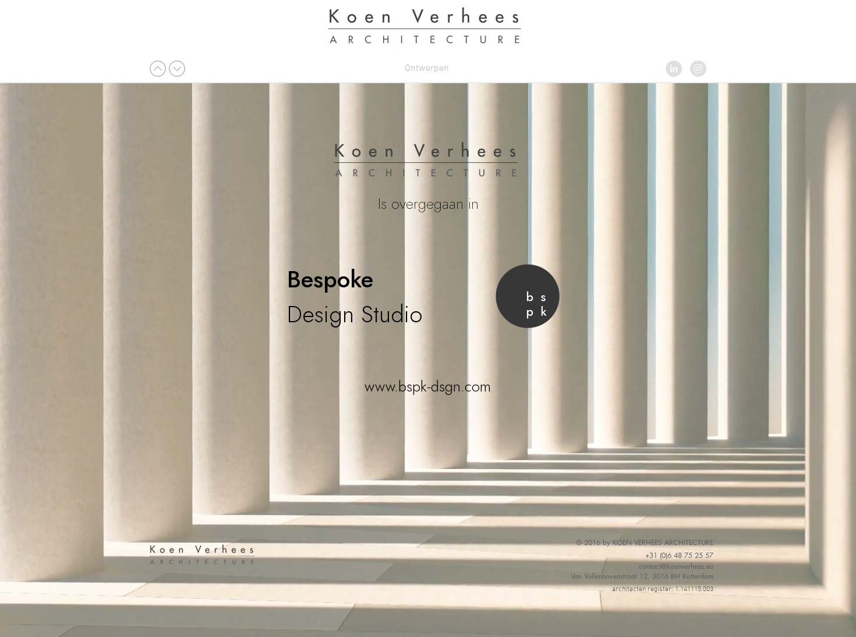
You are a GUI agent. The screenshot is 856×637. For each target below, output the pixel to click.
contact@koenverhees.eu (676, 566)
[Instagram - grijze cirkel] (698, 69)
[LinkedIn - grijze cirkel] (674, 69)
